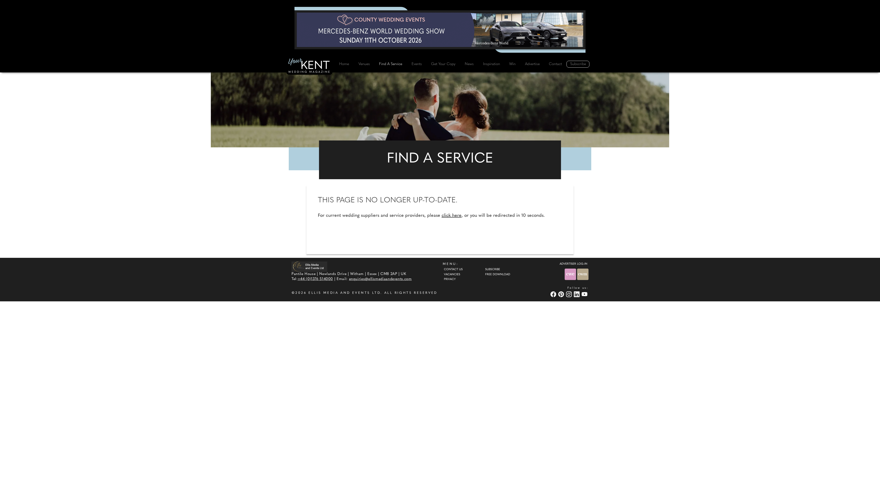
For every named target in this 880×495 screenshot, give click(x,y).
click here (452, 215)
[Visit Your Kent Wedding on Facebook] (553, 294)
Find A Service (390, 64)
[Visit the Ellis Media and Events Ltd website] (309, 266)
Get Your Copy (443, 64)
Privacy (450, 279)
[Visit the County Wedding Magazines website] (582, 274)
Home (344, 64)
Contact (555, 64)
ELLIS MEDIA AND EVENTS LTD (344, 293)
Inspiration (491, 64)
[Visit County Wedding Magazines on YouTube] (585, 294)
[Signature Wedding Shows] (440, 30)
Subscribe (578, 64)
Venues (364, 64)
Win (512, 64)
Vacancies (452, 274)
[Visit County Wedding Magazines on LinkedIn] (577, 294)
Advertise (532, 64)
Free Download (497, 274)
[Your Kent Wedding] (309, 66)
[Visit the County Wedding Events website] (571, 274)
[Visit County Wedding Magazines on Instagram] (569, 294)
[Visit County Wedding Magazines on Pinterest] (561, 294)
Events (417, 64)
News (469, 64)
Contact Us (453, 269)
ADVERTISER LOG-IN (573, 264)
